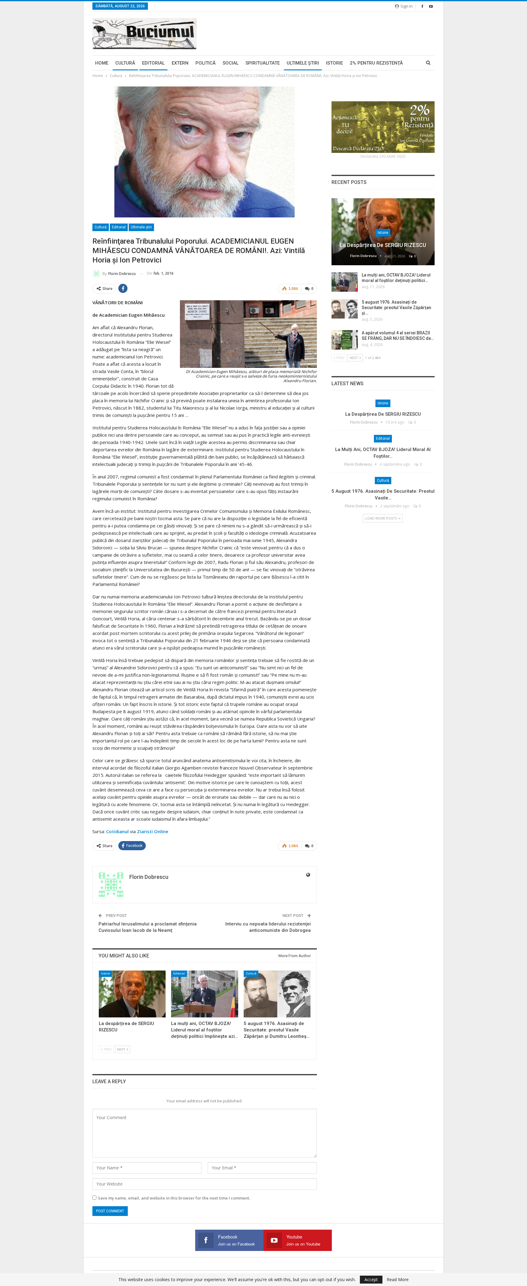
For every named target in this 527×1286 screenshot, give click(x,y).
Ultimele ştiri (303, 63)
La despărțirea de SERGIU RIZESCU (383, 245)
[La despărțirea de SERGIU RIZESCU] (132, 994)
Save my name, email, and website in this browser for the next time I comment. (174, 1198)
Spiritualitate (263, 63)
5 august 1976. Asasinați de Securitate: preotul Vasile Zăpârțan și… (396, 307)
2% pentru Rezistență (376, 63)
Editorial (153, 63)
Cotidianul (117, 831)
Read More (398, 1279)
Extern (180, 63)
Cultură (125, 63)
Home (101, 63)
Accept (371, 1279)
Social (230, 63)
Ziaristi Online (152, 831)
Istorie (334, 63)
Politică (205, 63)
